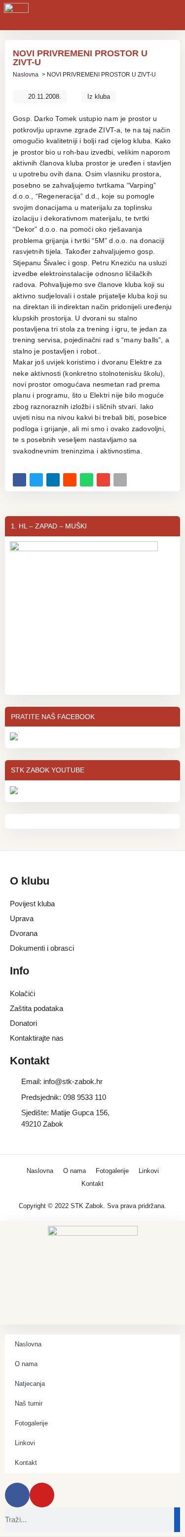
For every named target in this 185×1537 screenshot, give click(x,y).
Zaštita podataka (36, 1008)
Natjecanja (30, 1383)
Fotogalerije (112, 1170)
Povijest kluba (32, 903)
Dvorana (23, 933)
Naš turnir (28, 1403)
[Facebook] (17, 1495)
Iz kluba (98, 96)
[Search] (177, 1519)
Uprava (22, 918)
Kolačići (22, 993)
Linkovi (149, 1170)
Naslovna (25, 74)
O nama (74, 1170)
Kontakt (92, 1183)
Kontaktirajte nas (37, 1038)
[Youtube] (42, 1495)
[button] (19, 479)
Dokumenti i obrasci (42, 948)
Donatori (23, 1023)
